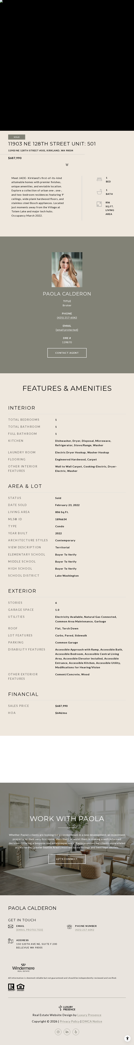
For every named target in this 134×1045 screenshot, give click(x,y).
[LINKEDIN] (67, 1032)
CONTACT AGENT (67, 352)
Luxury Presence (89, 1015)
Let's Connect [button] (67, 859)
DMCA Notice (92, 1021)
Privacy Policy (70, 1021)
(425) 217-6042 (67, 317)
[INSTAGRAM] (58, 1032)
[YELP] (76, 1032)
